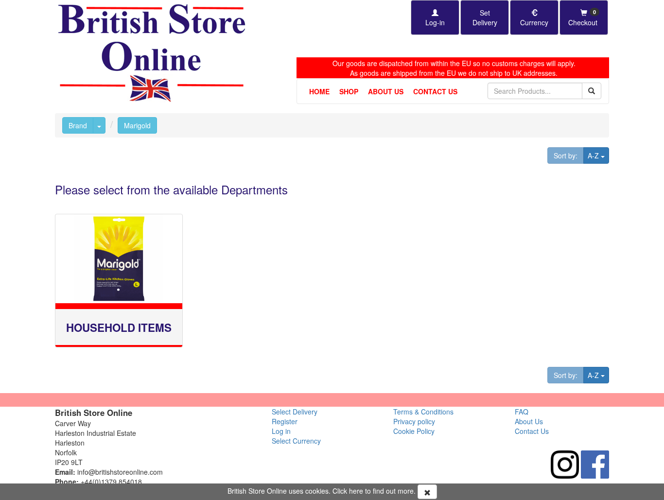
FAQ (521, 411)
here (356, 491)
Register (284, 421)
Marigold (137, 125)
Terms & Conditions (423, 411)
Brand (78, 125)
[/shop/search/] (591, 91)
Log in (281, 431)
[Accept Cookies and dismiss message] (427, 491)
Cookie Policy (414, 431)
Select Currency (296, 441)
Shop (348, 91)
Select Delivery (294, 411)
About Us (385, 91)
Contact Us (435, 91)
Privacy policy (414, 421)
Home (319, 91)
